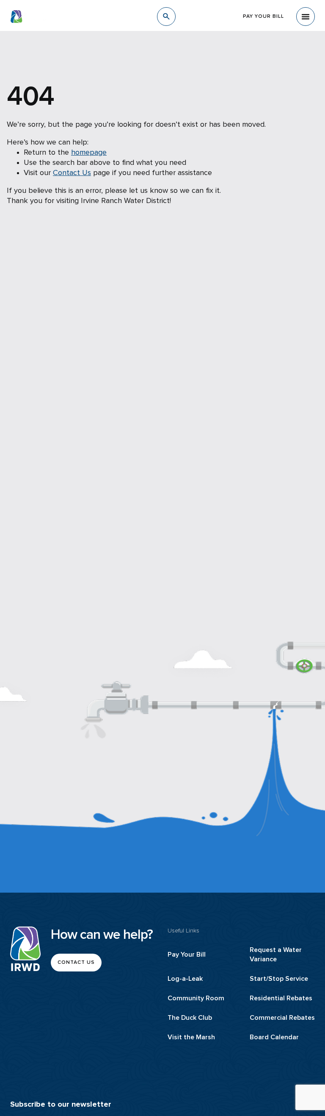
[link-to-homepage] (25, 949)
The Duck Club (190, 1017)
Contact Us (72, 173)
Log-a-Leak (185, 978)
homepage (89, 152)
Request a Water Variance (276, 954)
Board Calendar (274, 1037)
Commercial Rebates (282, 1017)
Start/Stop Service (279, 978)
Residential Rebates (281, 998)
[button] (305, 16)
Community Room (196, 998)
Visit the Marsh (191, 1037)
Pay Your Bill (187, 954)
